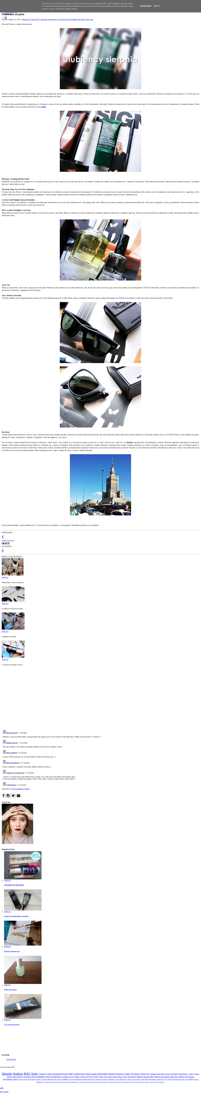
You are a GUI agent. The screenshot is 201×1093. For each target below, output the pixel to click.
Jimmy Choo (132, 1079)
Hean (81, 1082)
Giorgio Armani (35, 1079)
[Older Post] (3, 538)
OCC (166, 1079)
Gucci (78, 1082)
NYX (91, 1077)
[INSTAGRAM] (8, 796)
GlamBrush (72, 1082)
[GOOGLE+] (8, 543)
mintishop (161, 1082)
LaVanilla (87, 1082)
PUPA (96, 1077)
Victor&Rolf (189, 1079)
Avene (20, 1079)
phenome (44, 19)
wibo (129, 1077)
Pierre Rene (174, 1077)
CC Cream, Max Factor (12, 1024)
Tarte (101, 1077)
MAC (38, 19)
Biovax (60, 1082)
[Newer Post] (3, 552)
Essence (14, 1077)
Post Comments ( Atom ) (21, 789)
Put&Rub (106, 1082)
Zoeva (34, 1077)
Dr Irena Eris (97, 1079)
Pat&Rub (65, 1079)
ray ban (59, 19)
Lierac (92, 1082)
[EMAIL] (18, 796)
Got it (157, 6)
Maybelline (103, 1074)
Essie (34, 1073)
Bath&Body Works (44, 1077)
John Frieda (140, 1079)
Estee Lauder (91, 1074)
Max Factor (165, 1074)
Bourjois (120, 1074)
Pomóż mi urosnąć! (10, 989)
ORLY (97, 1082)
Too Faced (27, 1077)
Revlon (20, 1077)
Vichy (183, 1079)
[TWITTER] (5, 543)
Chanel (42, 1074)
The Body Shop (84, 19)
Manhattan (50, 1079)
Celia (24, 1079)
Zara (91, 19)
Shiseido (74, 19)
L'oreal (33, 19)
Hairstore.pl (123, 1079)
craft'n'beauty (7, 1079)
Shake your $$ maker (122, 1082)
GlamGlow (111, 1079)
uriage (15, 1079)
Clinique (153, 1074)
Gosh (117, 1079)
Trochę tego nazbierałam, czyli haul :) (16, 916)
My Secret (58, 1079)
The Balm (174, 1074)
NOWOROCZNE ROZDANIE (14, 885)
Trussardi (141, 1082)
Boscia (120, 1077)
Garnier (104, 1079)
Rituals (181, 1077)
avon (125, 1077)
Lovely (71, 1077)
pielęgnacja (52, 19)
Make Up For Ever (82, 1077)
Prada (100, 1082)
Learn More (145, 6)
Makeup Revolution (162, 1077)
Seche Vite (66, 19)
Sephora (18, 1073)
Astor (44, 1082)
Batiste (85, 1079)
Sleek (170, 1079)
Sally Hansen (189, 1077)
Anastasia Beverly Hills (62, 1074)
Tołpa (136, 1082)
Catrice (191, 1074)
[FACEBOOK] (3, 543)
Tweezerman (176, 1079)
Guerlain (65, 1077)
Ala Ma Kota (11, 1059)
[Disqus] (100, 698)
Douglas (90, 1079)
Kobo (146, 1079)
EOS (27, 1079)
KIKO (151, 1077)
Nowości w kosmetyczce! (12, 951)
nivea (70, 1079)
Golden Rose (79, 1074)
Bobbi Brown (57, 1077)
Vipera (196, 1079)
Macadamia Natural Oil (156, 1079)
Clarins (127, 1074)
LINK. (43, 107)
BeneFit (111, 1074)
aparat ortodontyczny (151, 1082)
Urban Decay (183, 1074)
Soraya (132, 1082)
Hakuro (146, 1077)
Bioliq (56, 1082)
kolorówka (26, 19)
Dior (147, 1074)
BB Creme (50, 1082)
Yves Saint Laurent (110, 1077)
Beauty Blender (137, 1077)
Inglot (159, 1074)
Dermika (65, 1082)
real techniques (77, 1079)
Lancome (44, 1079)
